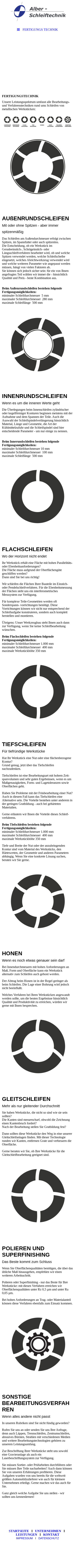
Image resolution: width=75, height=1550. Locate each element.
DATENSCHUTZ (48, 1538)
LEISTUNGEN (27, 1534)
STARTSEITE (20, 1531)
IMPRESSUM (24, 1538)
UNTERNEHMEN (49, 1531)
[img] (37, 13)
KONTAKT (51, 1534)
